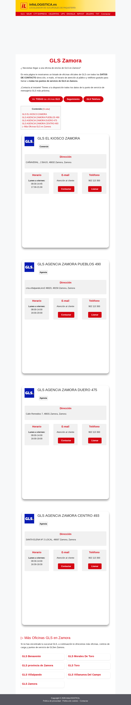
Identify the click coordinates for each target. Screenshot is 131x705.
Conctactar (105, 14)
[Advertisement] (65, 35)
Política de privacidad (52, 701)
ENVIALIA (71, 14)
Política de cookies (70, 701)
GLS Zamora (29, 683)
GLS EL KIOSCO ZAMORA (34, 114)
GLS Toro (74, 665)
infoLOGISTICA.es (43, 4)
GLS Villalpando (32, 674)
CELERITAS (54, 14)
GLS (23, 14)
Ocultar (46, 109)
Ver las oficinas (46, 99)
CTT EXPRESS (40, 14)
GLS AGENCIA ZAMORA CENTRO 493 (40, 123)
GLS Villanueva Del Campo (84, 674)
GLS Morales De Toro (81, 656)
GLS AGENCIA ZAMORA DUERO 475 (39, 120)
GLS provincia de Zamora (37, 665)
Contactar (84, 701)
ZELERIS (90, 14)
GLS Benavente (31, 656)
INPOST (80, 14)
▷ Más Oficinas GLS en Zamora (36, 126)
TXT (97, 14)
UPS (63, 14)
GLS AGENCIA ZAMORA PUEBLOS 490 (40, 117)
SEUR (29, 14)
